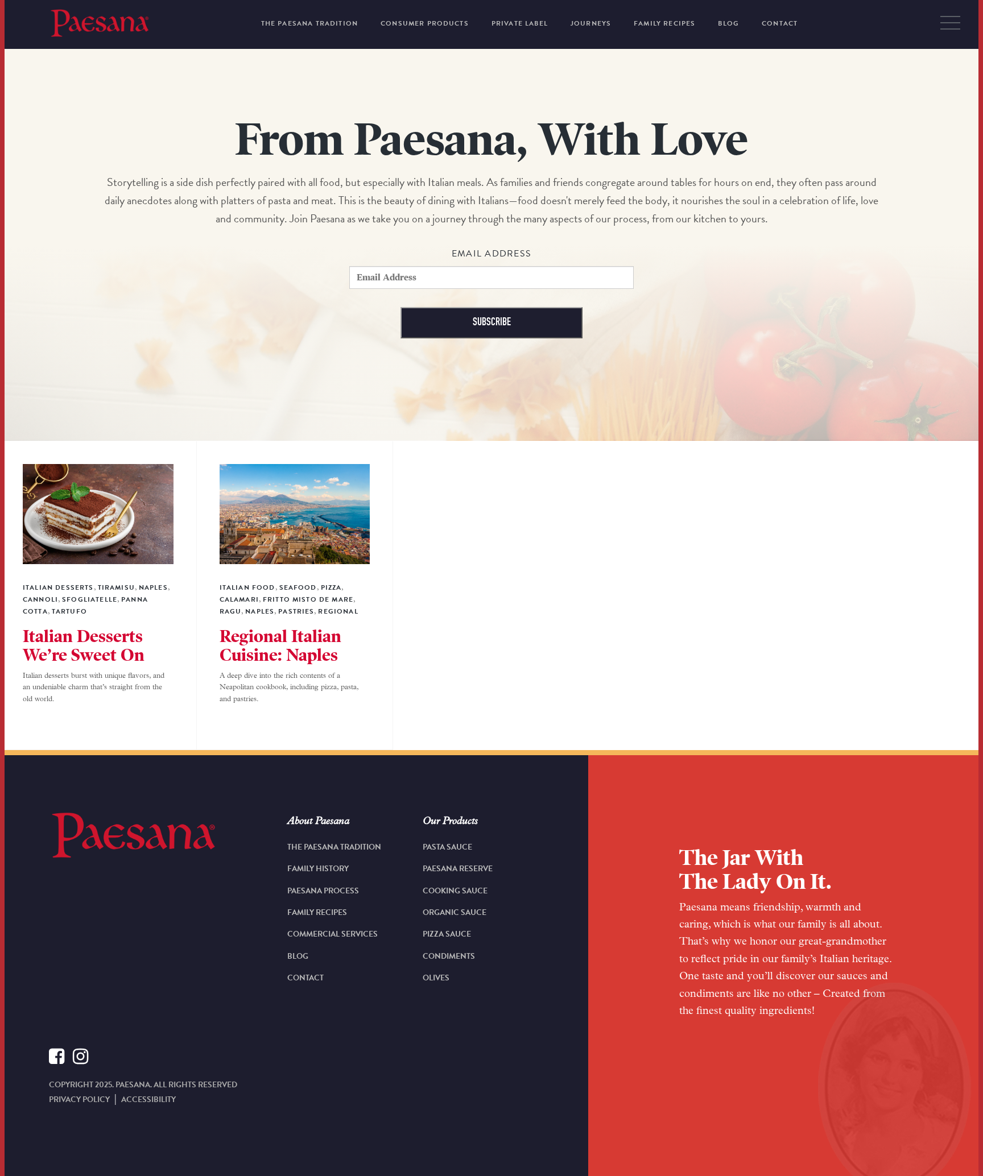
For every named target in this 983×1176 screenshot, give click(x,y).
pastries (296, 611)
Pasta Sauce (447, 847)
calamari (239, 599)
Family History (318, 869)
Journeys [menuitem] (591, 23)
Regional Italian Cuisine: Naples (280, 645)
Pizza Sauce (447, 934)
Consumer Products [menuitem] (425, 23)
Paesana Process (323, 891)
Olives (436, 978)
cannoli (40, 599)
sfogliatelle (89, 599)
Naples (153, 587)
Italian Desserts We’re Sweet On (83, 645)
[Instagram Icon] (80, 1058)
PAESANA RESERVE (458, 869)
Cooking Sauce (455, 891)
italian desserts (58, 587)
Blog (297, 956)
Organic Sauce (454, 912)
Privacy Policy (79, 1099)
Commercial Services (332, 934)
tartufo (69, 611)
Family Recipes (317, 912)
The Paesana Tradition (334, 847)
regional (338, 611)
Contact (305, 978)
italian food (247, 587)
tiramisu (116, 587)
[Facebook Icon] (56, 1058)
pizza (331, 587)
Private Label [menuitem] (519, 23)
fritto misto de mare (308, 599)
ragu (231, 611)
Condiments (449, 956)
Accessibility (148, 1099)
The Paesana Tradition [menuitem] (309, 23)
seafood (298, 587)
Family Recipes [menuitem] (664, 23)
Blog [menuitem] (728, 23)
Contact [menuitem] (780, 23)
